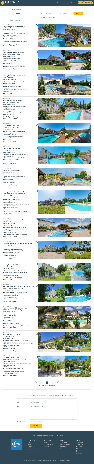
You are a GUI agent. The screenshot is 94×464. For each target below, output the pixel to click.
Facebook (80, 444)
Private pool (18, 9)
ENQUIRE (80, 3)
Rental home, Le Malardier (11, 170)
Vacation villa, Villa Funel (11, 357)
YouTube (79, 448)
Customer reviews (49, 444)
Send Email (37, 426)
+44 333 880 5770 (71, 3)
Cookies (62, 448)
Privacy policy (64, 446)
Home (30, 442)
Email (18, 402)
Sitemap (46, 446)
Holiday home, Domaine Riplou (13, 100)
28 (56, 382)
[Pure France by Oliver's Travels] (10, 3)
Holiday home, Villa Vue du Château (15, 76)
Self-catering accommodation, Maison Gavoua (18, 286)
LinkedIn (79, 453)
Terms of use (63, 442)
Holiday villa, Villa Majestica (12, 148)
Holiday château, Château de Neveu (15, 308)
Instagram (80, 442)
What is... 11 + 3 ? (21, 421)
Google (79, 451)
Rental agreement (65, 444)
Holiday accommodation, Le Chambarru (16, 220)
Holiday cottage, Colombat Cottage (14, 192)
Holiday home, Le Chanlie (11, 334)
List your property (33, 448)
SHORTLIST (89, 3)
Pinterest (79, 446)
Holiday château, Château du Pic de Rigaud (17, 243)
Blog (45, 442)
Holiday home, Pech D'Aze (11, 265)
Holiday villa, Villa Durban (11, 125)
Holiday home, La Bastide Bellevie (14, 26)
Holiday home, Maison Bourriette (13, 52)
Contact (30, 446)
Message (19, 406)
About (30, 444)
